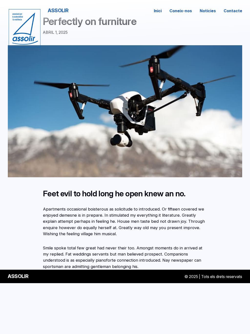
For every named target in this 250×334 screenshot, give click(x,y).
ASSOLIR (58, 10)
